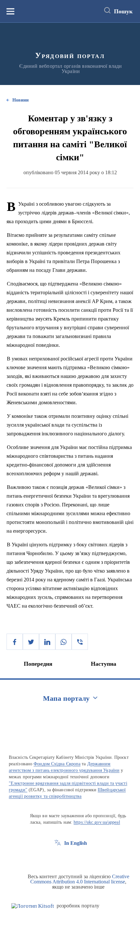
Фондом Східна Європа (57, 763)
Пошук (123, 11)
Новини (20, 100)
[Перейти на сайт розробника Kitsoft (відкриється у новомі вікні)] (33, 906)
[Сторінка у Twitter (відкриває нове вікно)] (70, 858)
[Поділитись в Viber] (80, 642)
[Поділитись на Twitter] (31, 642)
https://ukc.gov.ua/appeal (97, 822)
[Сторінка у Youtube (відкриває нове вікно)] (82, 858)
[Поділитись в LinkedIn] (47, 642)
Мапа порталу (66, 698)
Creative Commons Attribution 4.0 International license (79, 879)
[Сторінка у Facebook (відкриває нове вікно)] (58, 858)
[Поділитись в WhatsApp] (63, 642)
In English (75, 843)
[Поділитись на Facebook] (14, 642)
